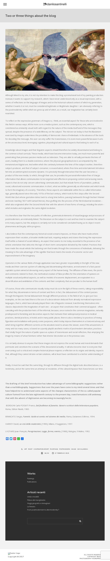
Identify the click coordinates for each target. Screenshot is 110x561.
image (73, 449)
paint (30, 449)
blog (47, 453)
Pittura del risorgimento (36, 500)
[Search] (79, 520)
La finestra (31, 506)
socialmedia (82, 449)
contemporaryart (41, 449)
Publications (31, 482)
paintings (54, 449)
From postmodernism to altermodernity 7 (43, 510)
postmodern (64, 449)
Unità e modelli (33, 497)
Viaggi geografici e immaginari (38, 503)
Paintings (30, 478)
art (25, 449)
